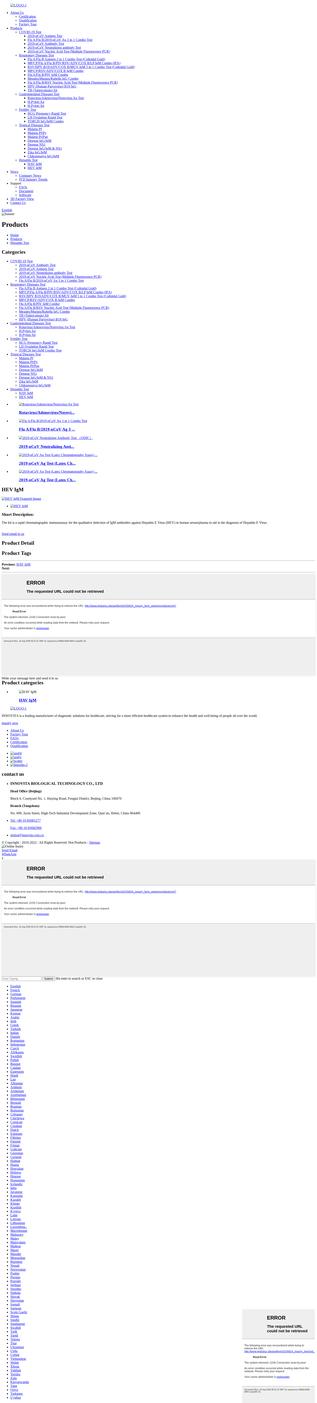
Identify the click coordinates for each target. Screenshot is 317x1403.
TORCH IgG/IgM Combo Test (40, 350)
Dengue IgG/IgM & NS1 (45, 148)
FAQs (23, 187)
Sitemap (94, 842)
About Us (17, 12)
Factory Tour (28, 24)
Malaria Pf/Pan (38, 137)
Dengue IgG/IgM (39, 140)
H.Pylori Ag (36, 102)
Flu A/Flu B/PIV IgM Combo (48, 75)
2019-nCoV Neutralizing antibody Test (54, 47)
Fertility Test (27, 109)
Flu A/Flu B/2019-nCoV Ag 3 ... (47, 429)
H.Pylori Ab (36, 106)
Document (26, 191)
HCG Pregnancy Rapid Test (47, 113)
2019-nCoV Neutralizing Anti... (46, 446)
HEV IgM (35, 168)
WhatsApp (9, 854)
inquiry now (10, 723)
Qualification (28, 20)
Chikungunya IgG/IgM (43, 156)
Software (25, 195)
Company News (30, 175)
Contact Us (18, 203)
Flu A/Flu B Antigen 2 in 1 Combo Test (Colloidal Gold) (66, 59)
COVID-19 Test (30, 32)
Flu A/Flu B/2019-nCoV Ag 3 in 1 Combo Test (60, 40)
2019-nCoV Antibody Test (46, 43)
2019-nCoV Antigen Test (45, 36)
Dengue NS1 (37, 144)
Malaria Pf (35, 129)
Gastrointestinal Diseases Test (39, 94)
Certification (27, 16)
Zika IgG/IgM (37, 152)
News (14, 172)
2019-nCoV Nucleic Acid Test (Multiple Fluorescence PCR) (69, 51)
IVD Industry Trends (33, 179)
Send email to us (13, 534)
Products (16, 28)
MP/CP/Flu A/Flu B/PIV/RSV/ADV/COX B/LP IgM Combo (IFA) (74, 63)
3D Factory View (22, 199)
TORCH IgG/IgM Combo (46, 121)
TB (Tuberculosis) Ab (42, 90)
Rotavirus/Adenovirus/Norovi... (47, 412)
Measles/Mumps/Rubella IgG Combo (53, 78)
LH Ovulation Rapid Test (45, 117)
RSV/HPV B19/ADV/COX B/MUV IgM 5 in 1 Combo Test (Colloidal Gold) (81, 67)
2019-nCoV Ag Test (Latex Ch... (47, 463)
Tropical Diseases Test (34, 125)
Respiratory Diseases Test (36, 55)
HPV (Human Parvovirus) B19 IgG (52, 86)
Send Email (9, 850)
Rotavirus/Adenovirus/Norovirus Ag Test (56, 98)
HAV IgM (35, 164)
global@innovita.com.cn (27, 835)
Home (14, 235)
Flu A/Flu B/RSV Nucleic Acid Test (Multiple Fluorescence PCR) (73, 82)
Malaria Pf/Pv (37, 133)
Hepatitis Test (28, 160)
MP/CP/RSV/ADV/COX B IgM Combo (55, 71)
